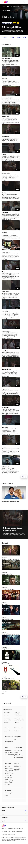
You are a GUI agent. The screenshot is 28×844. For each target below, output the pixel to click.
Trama (18, 37)
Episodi (5, 37)
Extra (12, 37)
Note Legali (4, 831)
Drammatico (16, 6)
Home (3, 6)
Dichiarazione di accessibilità (8, 834)
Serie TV (9, 6)
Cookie (9, 831)
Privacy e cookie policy (17, 831)
